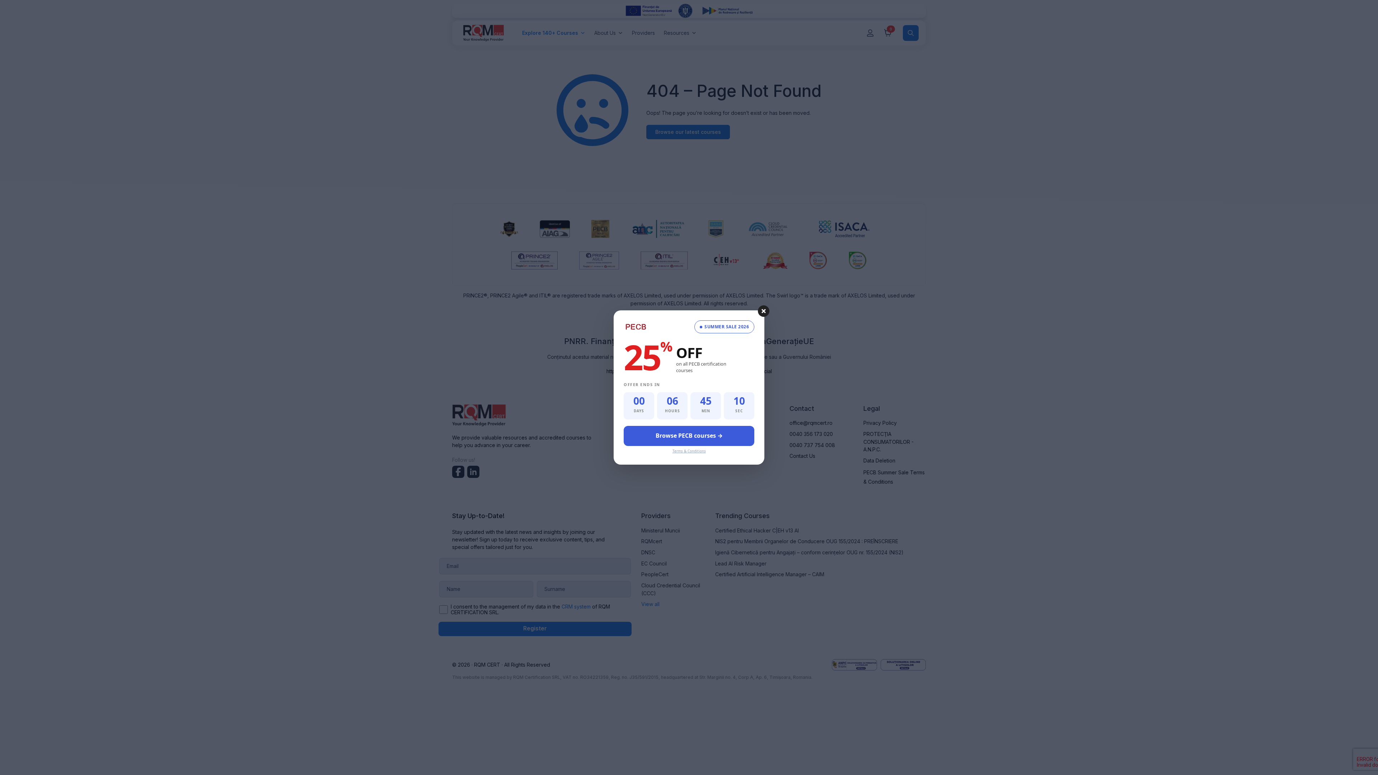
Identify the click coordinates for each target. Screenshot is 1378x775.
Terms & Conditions (689, 451)
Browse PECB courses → (689, 436)
